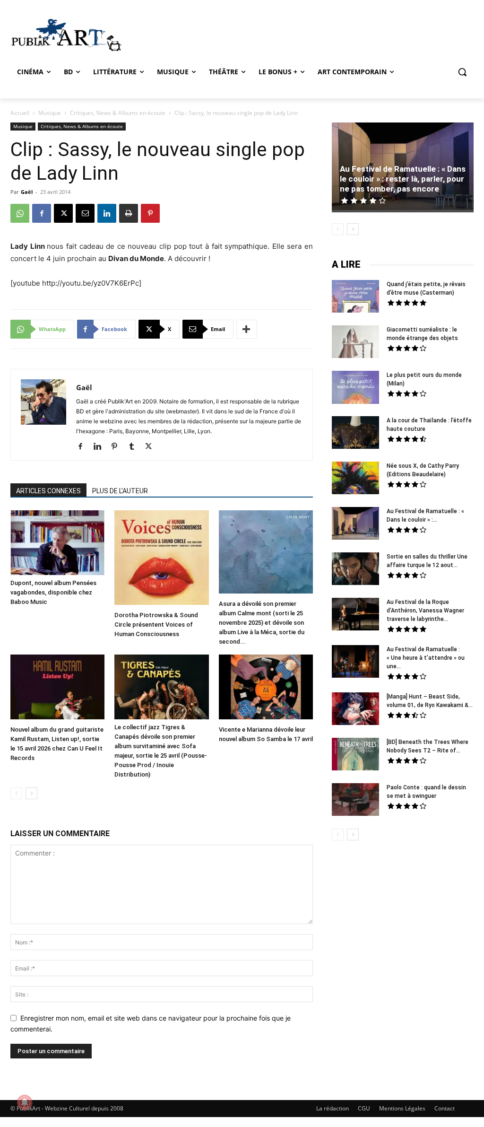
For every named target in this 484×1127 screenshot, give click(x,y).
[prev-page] (16, 793)
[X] (63, 213)
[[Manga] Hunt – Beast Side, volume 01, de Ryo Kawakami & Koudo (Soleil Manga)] (355, 709)
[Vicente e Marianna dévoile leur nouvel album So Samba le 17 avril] (266, 688)
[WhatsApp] (19, 213)
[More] (246, 329)
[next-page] (31, 793)
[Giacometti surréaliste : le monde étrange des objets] (355, 342)
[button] (462, 72)
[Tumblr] (135, 447)
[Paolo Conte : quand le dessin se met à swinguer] (355, 800)
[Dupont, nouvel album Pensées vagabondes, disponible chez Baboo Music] (57, 542)
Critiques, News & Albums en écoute (117, 113)
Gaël (27, 191)
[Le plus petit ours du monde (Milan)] (355, 388)
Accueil (19, 113)
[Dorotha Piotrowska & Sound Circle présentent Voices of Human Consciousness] (161, 558)
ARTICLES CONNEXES (48, 491)
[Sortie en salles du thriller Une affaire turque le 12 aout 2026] (355, 569)
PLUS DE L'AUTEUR (120, 491)
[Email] (85, 213)
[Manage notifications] (24, 1102)
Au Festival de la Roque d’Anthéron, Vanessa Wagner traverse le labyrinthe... (425, 610)
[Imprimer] (128, 213)
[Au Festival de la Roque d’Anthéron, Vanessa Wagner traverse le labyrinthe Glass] (355, 615)
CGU (364, 1108)
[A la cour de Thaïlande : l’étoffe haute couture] (355, 433)
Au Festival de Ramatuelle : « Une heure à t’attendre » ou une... (426, 658)
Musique (49, 113)
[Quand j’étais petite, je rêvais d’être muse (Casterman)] (355, 297)
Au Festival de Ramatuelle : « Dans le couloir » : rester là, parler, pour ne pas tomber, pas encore (403, 178)
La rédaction (332, 1108)
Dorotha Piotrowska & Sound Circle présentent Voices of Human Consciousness (156, 625)
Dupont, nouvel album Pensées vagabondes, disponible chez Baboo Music (53, 592)
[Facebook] (41, 213)
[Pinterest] (150, 213)
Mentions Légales (402, 1108)
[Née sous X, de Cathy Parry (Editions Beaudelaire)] (355, 479)
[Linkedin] (106, 213)
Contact (444, 1108)
